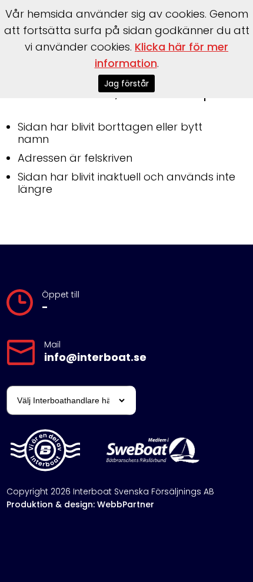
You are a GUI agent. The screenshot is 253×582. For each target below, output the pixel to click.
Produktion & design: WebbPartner (80, 504)
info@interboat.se (95, 357)
